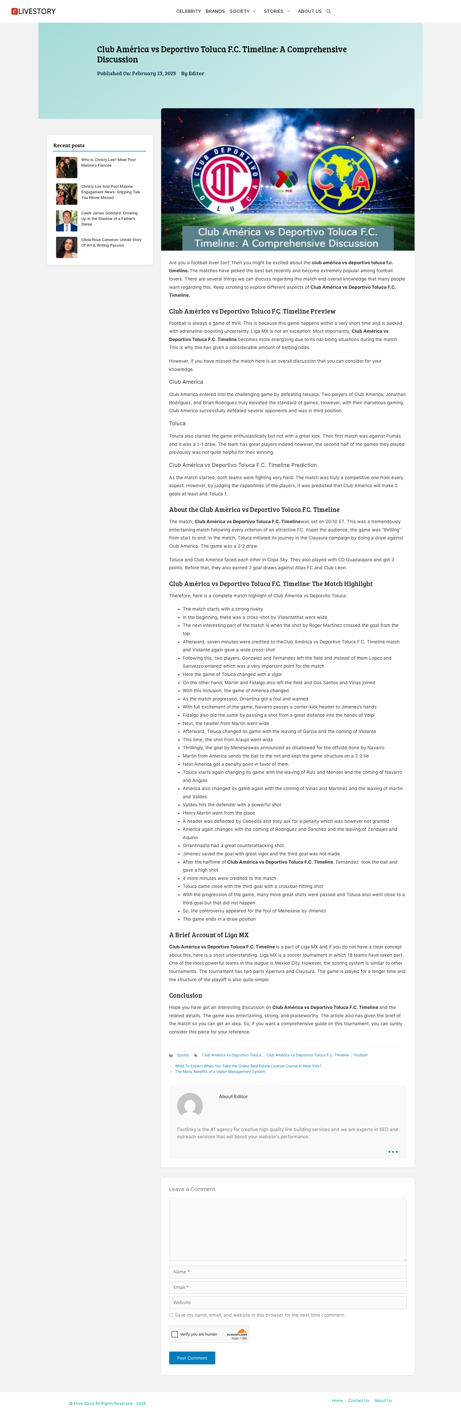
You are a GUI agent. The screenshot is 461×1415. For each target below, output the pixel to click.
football (360, 1055)
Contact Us (358, 1400)
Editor (196, 73)
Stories (274, 11)
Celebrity (188, 11)
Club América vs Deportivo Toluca (231, 1055)
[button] (328, 11)
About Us (310, 11)
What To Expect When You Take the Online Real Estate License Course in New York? (248, 1066)
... (393, 1147)
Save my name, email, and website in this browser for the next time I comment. (260, 1315)
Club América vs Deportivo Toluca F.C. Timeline (308, 1055)
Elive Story (84, 1403)
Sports (183, 1055)
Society (239, 11)
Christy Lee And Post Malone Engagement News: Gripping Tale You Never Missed (110, 192)
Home (337, 1400)
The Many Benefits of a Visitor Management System (220, 1071)
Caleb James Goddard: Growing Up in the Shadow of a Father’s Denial (109, 218)
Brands (215, 11)
